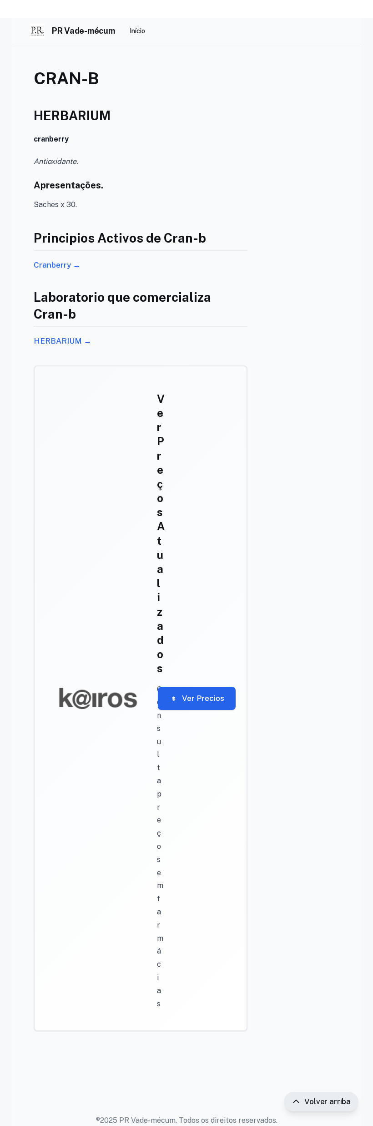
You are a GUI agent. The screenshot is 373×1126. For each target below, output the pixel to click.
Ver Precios (203, 698)
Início (137, 31)
